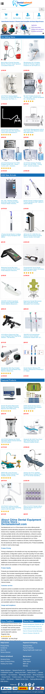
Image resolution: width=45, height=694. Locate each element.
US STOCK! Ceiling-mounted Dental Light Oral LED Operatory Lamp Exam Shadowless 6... (10, 131)
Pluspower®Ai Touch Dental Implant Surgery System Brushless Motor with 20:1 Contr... (34, 269)
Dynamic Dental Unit (19, 670)
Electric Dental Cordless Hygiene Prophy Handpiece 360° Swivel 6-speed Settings (34, 202)
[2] (38, 33)
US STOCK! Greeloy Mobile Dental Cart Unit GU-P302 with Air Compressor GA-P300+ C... (11, 97)
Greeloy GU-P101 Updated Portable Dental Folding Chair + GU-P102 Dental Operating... (33, 474)
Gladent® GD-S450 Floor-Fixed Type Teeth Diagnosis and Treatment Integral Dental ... (33, 440)
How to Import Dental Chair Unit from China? (32, 626)
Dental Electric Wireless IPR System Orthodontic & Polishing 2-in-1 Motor (34, 369)
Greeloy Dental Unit (32, 670)
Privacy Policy (5, 645)
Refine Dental (32, 672)
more (42, 621)
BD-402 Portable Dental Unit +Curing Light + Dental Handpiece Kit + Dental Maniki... (34, 97)
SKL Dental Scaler (28, 677)
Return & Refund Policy (7, 661)
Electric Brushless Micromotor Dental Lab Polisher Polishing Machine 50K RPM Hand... (10, 407)
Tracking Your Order (6, 663)
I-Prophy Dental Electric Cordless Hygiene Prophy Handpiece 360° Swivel (11, 235)
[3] (40, 33)
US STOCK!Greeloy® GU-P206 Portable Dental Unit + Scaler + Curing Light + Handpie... (10, 164)
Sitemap (25, 666)
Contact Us (4, 648)
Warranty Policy (5, 659)
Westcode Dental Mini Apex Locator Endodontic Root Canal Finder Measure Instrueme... (10, 269)
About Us (3, 650)
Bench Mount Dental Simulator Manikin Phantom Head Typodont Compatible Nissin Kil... (11, 64)
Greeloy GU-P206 (20, 672)
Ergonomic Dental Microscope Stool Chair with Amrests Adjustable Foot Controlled (33, 302)
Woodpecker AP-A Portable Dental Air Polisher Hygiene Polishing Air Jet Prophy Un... (32, 64)
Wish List (25, 663)
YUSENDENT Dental (7, 672)
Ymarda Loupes (17, 677)
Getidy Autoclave (6, 670)
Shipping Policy (27, 645)
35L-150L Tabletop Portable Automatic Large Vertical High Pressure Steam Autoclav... (10, 202)
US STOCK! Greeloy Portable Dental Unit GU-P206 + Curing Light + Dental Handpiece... (33, 164)
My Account (26, 659)
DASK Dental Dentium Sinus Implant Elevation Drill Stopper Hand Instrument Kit (33, 407)
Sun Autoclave (12, 675)
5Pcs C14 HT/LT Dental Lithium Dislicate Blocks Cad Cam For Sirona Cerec (33, 507)
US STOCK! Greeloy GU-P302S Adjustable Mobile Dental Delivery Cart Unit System (11, 440)
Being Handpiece (38, 675)
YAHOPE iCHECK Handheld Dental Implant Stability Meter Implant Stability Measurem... (9, 302)
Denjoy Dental (6, 677)
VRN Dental (10, 679)
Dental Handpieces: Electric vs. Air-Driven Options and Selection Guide (33, 624)
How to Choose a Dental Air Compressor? (31, 633)
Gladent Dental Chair (22, 679)
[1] (35, 33)
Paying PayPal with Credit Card (32, 650)
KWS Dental (4, 681)
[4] (43, 33)
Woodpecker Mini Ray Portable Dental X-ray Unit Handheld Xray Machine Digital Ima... (10, 369)
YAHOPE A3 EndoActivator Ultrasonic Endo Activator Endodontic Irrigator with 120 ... (33, 336)
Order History (27, 661)
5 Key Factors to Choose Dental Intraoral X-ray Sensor (32, 629)
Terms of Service (5, 652)
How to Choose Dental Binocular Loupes (32, 631)
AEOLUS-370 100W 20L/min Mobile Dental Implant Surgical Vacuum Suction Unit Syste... (33, 235)
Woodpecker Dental (25, 675)
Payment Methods (28, 648)
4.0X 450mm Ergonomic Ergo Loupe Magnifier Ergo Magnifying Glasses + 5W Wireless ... (11, 336)
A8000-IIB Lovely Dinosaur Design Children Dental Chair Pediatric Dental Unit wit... (10, 474)
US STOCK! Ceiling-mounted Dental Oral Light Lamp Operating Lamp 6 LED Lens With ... (11, 507)
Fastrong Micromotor (36, 679)
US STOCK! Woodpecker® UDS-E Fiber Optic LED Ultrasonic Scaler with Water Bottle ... (34, 131)
